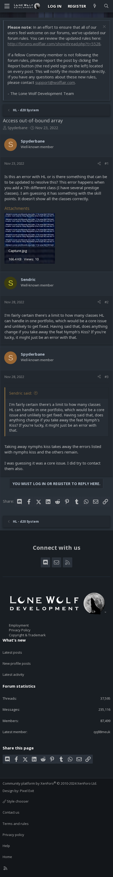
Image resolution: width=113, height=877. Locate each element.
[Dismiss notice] (103, 27)
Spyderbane (18, 127)
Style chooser (17, 801)
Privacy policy (13, 834)
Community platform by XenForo (50, 783)
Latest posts (12, 652)
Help (6, 845)
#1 (107, 163)
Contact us (11, 812)
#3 (107, 376)
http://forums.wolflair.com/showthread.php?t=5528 (54, 43)
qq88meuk (102, 731)
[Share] (99, 163)
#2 (107, 302)
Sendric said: (20, 393)
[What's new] (94, 6)
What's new (14, 640)
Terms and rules (16, 823)
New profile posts (17, 663)
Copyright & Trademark (27, 635)
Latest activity (13, 674)
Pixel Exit (27, 790)
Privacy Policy (19, 630)
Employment (19, 625)
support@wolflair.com (55, 82)
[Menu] (7, 6)
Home (7, 856)
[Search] (106, 6)
